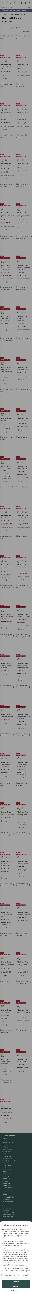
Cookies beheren (16, 1291)
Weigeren (16, 1286)
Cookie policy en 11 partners (10, 1275)
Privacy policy (25, 1275)
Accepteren (16, 1282)
